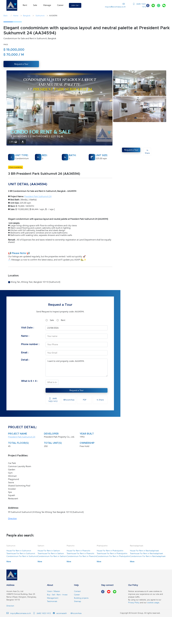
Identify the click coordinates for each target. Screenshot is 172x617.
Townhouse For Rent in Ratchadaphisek (146, 553)
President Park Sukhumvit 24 (37, 196)
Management (52, 598)
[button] (11, 5)
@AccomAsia (68, 400)
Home (15, 15)
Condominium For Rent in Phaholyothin (113, 556)
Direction (12, 518)
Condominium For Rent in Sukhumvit (22, 556)
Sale (52, 320)
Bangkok (26, 15)
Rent (63, 320)
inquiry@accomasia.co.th (115, 6)
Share (101, 400)
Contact (77, 591)
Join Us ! (75, 5)
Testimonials (52, 601)
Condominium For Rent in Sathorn (52, 556)
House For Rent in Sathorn (49, 550)
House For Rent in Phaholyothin (110, 550)
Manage (47, 5)
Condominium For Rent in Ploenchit (82, 556)
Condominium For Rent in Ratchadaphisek (148, 556)
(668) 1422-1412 (141, 5)
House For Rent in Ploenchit (78, 550)
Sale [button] (35, 5)
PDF (84, 400)
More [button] (8, 561)
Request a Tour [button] (21, 64)
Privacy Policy (133, 602)
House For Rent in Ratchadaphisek (144, 550)
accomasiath (61, 613)
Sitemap (77, 601)
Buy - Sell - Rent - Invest (57, 594)
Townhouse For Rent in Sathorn (51, 553)
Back (5, 15)
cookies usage (153, 602)
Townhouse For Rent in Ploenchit (80, 553)
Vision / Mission (53, 591)
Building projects (81, 598)
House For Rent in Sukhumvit (18, 550)
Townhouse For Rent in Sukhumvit (20, 553)
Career (60, 5)
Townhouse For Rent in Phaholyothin (112, 553)
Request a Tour (76, 390)
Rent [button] (25, 5)
